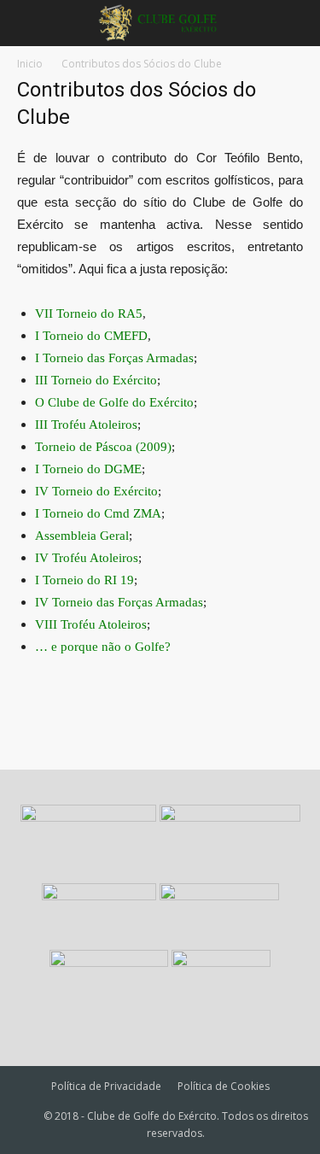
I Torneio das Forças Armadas (114, 358)
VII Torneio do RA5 (89, 313)
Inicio (30, 63)
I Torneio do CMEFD (91, 336)
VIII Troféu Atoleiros (91, 624)
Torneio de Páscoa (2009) (103, 447)
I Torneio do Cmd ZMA (98, 513)
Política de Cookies (223, 1086)
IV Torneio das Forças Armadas (119, 602)
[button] (296, 23)
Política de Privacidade (106, 1086)
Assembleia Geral (82, 535)
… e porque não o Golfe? (103, 646)
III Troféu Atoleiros (86, 424)
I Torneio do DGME (88, 469)
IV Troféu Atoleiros (86, 558)
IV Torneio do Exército (96, 491)
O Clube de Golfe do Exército (114, 402)
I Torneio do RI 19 (84, 580)
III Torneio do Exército (96, 380)
